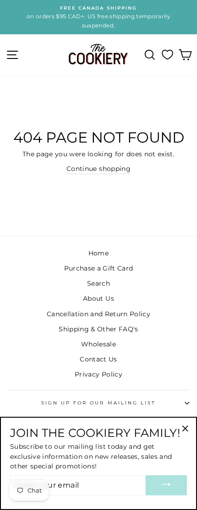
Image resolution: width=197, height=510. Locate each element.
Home (98, 253)
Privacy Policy (98, 374)
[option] (98, 17)
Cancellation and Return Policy (98, 314)
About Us (98, 298)
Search (98, 283)
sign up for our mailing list (98, 403)
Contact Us (98, 359)
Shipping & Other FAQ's (98, 329)
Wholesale (98, 344)
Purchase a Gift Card (98, 268)
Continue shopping (98, 168)
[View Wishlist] (167, 55)
